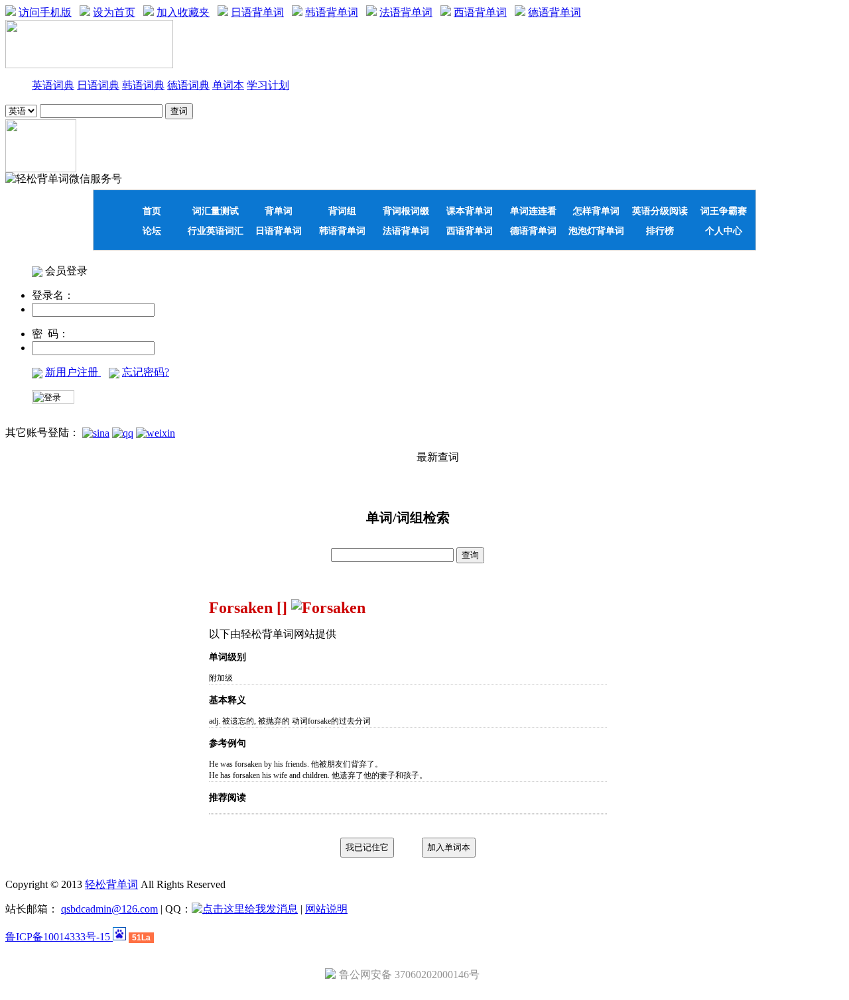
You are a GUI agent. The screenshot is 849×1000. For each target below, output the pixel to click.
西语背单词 (480, 12)
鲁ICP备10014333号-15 (59, 936)
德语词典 (188, 85)
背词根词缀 (406, 210)
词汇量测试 (215, 210)
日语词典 (98, 85)
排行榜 (660, 230)
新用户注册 (73, 372)
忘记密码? (145, 372)
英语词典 (53, 85)
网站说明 (326, 909)
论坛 (152, 230)
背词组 (342, 210)
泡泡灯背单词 (596, 230)
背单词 (279, 210)
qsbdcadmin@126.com (109, 909)
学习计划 (268, 85)
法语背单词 (405, 12)
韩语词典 (143, 85)
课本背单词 (469, 210)
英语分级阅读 (660, 210)
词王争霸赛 (723, 210)
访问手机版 (45, 12)
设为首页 (114, 12)
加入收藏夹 (183, 12)
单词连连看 (533, 210)
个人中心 (723, 230)
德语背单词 (554, 12)
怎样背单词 (596, 210)
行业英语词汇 (215, 230)
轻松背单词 (111, 884)
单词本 (228, 85)
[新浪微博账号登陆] (95, 432)
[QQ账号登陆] (122, 432)
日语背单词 (257, 12)
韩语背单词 (331, 12)
